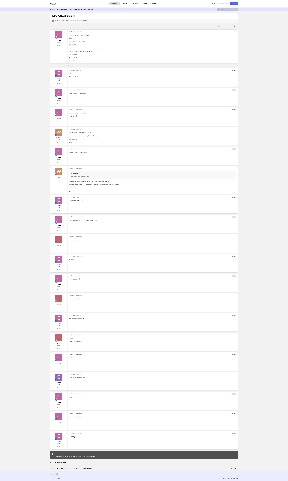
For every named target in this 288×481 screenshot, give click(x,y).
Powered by (230, 478)
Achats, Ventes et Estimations (80, 20)
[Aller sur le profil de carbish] (58, 377)
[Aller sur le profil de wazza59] (58, 132)
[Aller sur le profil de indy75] (58, 239)
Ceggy (58, 20)
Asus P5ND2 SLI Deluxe (78, 42)
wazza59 (58, 138)
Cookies (59, 478)
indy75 (59, 245)
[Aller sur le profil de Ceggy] (53, 21)
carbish (59, 383)
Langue (53, 478)
